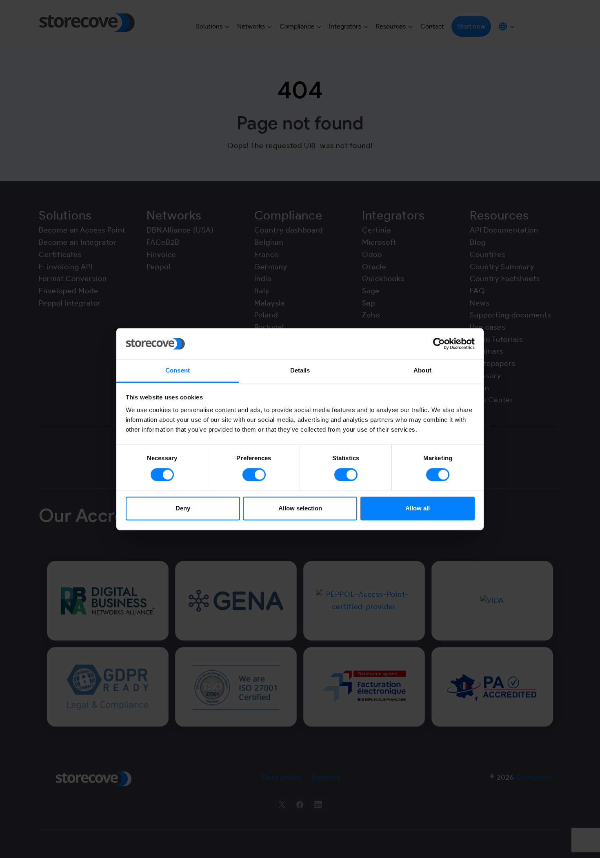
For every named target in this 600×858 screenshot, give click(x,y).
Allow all (417, 508)
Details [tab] (300, 370)
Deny (183, 508)
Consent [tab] (177, 370)
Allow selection (300, 508)
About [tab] (422, 370)
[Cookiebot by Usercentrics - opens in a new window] (439, 343)
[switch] (254, 474)
